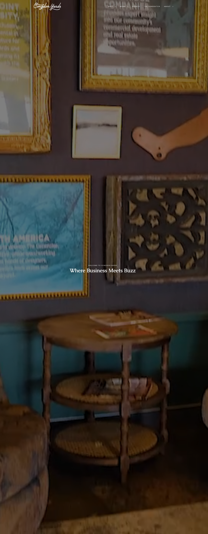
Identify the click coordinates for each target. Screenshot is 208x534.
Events (136, 6)
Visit (110, 6)
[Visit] (115, 6)
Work (123, 6)
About (167, 6)
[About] (172, 6)
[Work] (128, 6)
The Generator (152, 6)
